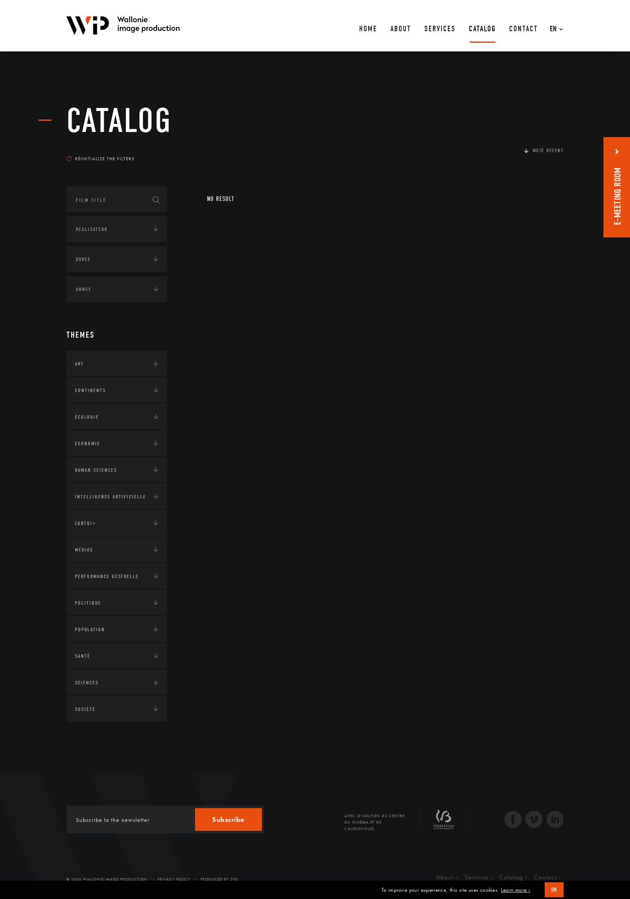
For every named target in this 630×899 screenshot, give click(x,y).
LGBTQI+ (85, 523)
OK (554, 889)
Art (79, 364)
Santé (82, 656)
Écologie (87, 417)
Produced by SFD (219, 879)
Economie (87, 444)
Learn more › (515, 890)
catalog (119, 121)
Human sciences (96, 470)
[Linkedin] (555, 820)
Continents (90, 390)
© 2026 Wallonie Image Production (106, 879)
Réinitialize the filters (105, 159)
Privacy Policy (174, 879)
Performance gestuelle (107, 576)
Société (85, 709)
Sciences (87, 683)
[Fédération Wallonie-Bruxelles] (443, 823)
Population (90, 629)
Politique (88, 603)
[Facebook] (513, 820)
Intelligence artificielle (110, 497)
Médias (84, 550)
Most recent (548, 150)
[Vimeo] (534, 820)
